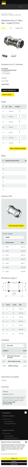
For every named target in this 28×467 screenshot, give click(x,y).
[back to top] (26, 412)
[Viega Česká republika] (3, 2)
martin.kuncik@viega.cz (10, 423)
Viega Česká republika (6, 13)
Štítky (11, 28)
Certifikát (5, 350)
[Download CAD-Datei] (16, 242)
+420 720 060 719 (8, 421)
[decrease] (16, 111)
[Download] (16, 247)
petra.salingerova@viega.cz (11, 438)
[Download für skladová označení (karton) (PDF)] (20, 161)
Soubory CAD (18, 28)
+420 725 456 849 (8, 436)
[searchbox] (12, 6)
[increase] (23, 111)
